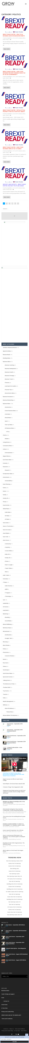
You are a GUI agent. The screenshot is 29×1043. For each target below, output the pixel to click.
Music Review (6, 645)
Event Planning (6, 484)
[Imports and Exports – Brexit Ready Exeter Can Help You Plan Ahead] (14, 174)
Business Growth (9, 372)
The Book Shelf (6, 687)
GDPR (6, 589)
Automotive (8, 407)
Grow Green (6, 522)
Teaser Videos (8, 568)
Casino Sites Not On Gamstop (14, 896)
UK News (7, 515)
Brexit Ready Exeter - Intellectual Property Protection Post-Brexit (14, 110)
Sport (6, 421)
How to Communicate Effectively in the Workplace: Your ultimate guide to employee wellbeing (14, 837)
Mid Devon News (7, 627)
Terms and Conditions (6, 1018)
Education (5, 466)
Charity (5, 435)
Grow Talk (5, 536)
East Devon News (7, 459)
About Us (12, 1028)
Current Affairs (8, 550)
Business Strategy (9, 375)
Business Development (10, 368)
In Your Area (4, 1008)
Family (4, 494)
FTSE (7, 431)
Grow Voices (6, 540)
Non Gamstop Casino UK (14, 902)
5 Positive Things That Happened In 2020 (13, 787)
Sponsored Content (7, 676)
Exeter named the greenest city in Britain (13, 830)
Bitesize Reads (6, 354)
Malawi (7, 438)
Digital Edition (6, 456)
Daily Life (7, 554)
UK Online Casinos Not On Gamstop (14, 891)
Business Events (5, 990)
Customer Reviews (9, 655)
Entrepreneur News (7, 473)
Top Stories (6, 691)
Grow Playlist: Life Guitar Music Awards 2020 (14, 783)
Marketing (5, 613)
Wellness (5, 705)
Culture (5, 449)
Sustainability (8, 480)
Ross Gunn (5, 662)
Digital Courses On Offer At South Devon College (13, 779)
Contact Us (6, 1001)
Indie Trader (6, 575)
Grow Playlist (6, 533)
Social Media (8, 620)
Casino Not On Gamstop (14, 871)
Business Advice (22, 38)
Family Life (5, 498)
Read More (7, 49)
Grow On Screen (7, 529)
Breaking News (6, 358)
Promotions (6, 652)
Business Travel (9, 379)
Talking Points (6, 680)
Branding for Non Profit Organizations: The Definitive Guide (13, 843)
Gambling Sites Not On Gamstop (14, 884)
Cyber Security (8, 585)
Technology (8, 596)
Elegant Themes (12, 1026)
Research (7, 470)
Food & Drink (6, 505)
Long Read (5, 610)
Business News (22, 188)
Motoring (5, 641)
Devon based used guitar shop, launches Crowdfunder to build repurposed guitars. (13, 809)
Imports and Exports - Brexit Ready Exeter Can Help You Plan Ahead (14, 185)
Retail (4, 659)
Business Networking (8, 400)
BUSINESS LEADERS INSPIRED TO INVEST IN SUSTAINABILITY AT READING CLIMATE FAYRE (14, 824)
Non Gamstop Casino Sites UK (14, 876)
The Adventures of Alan (8, 684)
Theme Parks (9, 712)
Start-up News (8, 424)
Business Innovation (8, 396)
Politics (7, 39)
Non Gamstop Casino (14, 873)
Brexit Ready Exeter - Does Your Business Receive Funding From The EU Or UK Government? (14, 73)
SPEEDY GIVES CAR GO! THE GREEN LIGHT (11, 1015)
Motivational (6, 631)
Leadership (5, 603)
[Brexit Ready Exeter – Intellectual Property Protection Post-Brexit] (14, 100)
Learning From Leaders (10, 386)
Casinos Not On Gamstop (14, 863)
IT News (5, 582)
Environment (6, 477)
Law (4, 599)
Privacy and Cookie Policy (7, 1011)
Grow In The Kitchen (8, 526)
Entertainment (8, 452)
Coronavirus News (7, 445)
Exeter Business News (10, 410)
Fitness (4, 501)
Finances (7, 382)
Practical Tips (8, 189)
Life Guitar (5, 606)
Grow (2, 997)
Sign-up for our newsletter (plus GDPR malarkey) (14, 1037)
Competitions (6, 442)
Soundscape (6, 670)
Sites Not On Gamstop (14, 881)
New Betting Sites (14, 868)
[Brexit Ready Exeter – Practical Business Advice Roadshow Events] (14, 24)
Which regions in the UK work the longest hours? (13, 851)
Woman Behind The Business (10, 715)
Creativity (7, 547)
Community (8, 543)
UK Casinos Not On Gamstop (14, 878)
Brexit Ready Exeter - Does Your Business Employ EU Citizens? (13, 148)
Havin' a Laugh (8, 564)
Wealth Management (8, 701)
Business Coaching (9, 365)
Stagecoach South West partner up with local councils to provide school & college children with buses (14, 792)
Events (4, 39)
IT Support (7, 592)
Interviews (7, 414)
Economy (5, 463)
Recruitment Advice (10, 393)
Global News (6, 508)
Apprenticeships (7, 351)
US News (7, 519)
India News (7, 512)
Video (4, 697)
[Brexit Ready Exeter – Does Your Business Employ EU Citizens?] (14, 137)
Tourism (5, 694)
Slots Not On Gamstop (14, 894)
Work (6, 571)
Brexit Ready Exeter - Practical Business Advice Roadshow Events (14, 35)
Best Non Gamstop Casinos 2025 (14, 861)
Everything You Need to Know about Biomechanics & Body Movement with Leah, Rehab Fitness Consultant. (13, 774)
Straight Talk (8, 638)
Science (4, 666)
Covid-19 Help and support (8, 994)
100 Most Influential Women (10, 347)
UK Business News (9, 428)
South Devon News (7, 673)
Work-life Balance (9, 708)
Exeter (4, 78)
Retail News (8, 417)
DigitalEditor (9, 38)
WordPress (24, 1026)
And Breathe (8, 634)
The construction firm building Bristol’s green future (14, 817)
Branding (7, 617)
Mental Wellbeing (7, 624)
